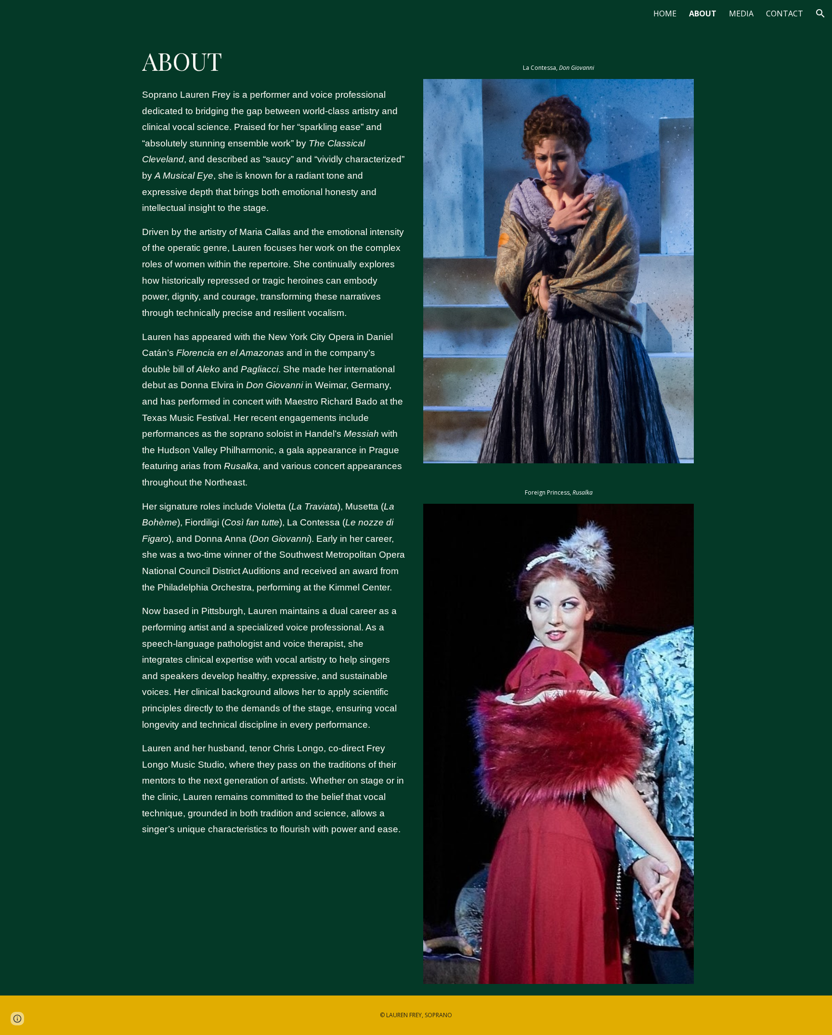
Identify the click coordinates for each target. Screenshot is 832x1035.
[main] (273, 440)
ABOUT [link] (702, 13)
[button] (820, 13)
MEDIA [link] (741, 13)
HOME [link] (664, 13)
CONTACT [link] (784, 13)
